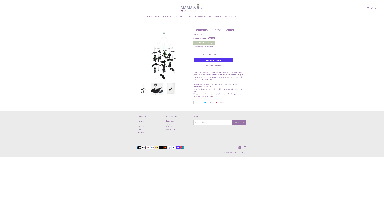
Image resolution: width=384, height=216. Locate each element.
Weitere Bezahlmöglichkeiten (213, 65)
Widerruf (141, 129)
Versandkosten (208, 47)
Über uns (141, 121)
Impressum (141, 132)
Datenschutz (142, 127)
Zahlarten (169, 124)
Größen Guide (171, 129)
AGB (139, 124)
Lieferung (169, 127)
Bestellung (170, 121)
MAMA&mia (231, 153)
